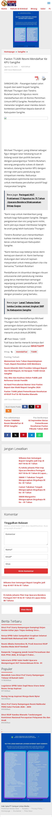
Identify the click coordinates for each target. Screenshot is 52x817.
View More (26, 609)
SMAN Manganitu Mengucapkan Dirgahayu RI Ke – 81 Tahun (32, 499)
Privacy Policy (36, 808)
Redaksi (25, 808)
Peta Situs (28, 811)
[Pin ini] (23, 435)
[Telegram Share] (31, 435)
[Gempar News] (9, 3)
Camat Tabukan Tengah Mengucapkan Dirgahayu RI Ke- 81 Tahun (32, 490)
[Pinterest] (38, 406)
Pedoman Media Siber (10, 808)
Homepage (5, 811)
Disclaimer (17, 811)
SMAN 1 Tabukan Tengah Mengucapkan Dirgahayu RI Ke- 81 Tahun (32, 480)
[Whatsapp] (39, 435)
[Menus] (49, 3)
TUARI (34, 351)
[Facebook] (25, 406)
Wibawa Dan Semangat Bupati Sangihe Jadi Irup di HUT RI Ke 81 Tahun (31, 461)
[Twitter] (31, 406)
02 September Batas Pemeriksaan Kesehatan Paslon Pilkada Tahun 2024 (38, 423)
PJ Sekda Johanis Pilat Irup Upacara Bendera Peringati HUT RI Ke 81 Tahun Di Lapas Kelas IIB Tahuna (24, 598)
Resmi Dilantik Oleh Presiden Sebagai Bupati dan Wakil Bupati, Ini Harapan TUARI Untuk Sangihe (25, 371)
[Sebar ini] (7, 435)
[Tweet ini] (15, 435)
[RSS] (8, 411)
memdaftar (21, 351)
